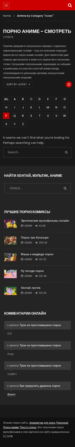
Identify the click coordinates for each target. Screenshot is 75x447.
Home (7, 16)
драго (11, 394)
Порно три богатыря (35, 237)
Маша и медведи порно (37, 254)
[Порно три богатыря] (10, 240)
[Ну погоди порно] (10, 274)
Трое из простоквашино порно (40, 325)
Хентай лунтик (30, 288)
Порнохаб (62, 422)
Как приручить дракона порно (40, 386)
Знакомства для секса (42, 422)
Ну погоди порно (32, 271)
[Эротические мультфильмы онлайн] (10, 224)
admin (28, 225)
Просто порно (28, 427)
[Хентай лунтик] (10, 291)
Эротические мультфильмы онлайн (45, 220)
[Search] (70, 5)
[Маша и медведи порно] (10, 257)
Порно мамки (11, 427)
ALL (6, 99)
